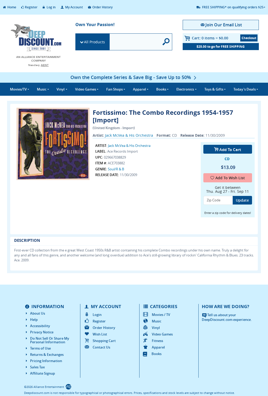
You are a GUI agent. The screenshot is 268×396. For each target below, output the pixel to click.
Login (97, 314)
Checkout (249, 38)
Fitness (157, 340)
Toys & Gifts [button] (213, 89)
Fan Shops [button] (114, 89)
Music (156, 321)
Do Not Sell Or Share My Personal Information (49, 340)
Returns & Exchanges (47, 354)
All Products (94, 41)
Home (11, 7)
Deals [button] (244, 89)
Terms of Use (40, 348)
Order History (102, 7)
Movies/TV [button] (18, 89)
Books (156, 353)
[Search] (166, 41)
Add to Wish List (230, 177)
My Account (73, 7)
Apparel (158, 347)
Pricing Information (46, 361)
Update (242, 200)
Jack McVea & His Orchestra (129, 135)
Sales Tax (37, 367)
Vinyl (156, 327)
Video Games (162, 334)
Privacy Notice (41, 332)
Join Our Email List (223, 25)
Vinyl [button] (61, 89)
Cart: (210, 37)
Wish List (100, 334)
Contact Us (101, 347)
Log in (51, 7)
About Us (37, 313)
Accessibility (40, 326)
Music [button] (41, 89)
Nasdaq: (38, 65)
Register (31, 7)
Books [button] (161, 89)
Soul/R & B (116, 169)
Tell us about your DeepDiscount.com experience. (227, 317)
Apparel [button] (139, 89)
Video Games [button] (85, 89)
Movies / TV (161, 314)
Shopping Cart (104, 340)
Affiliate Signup (42, 373)
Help (34, 319)
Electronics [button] (185, 89)
